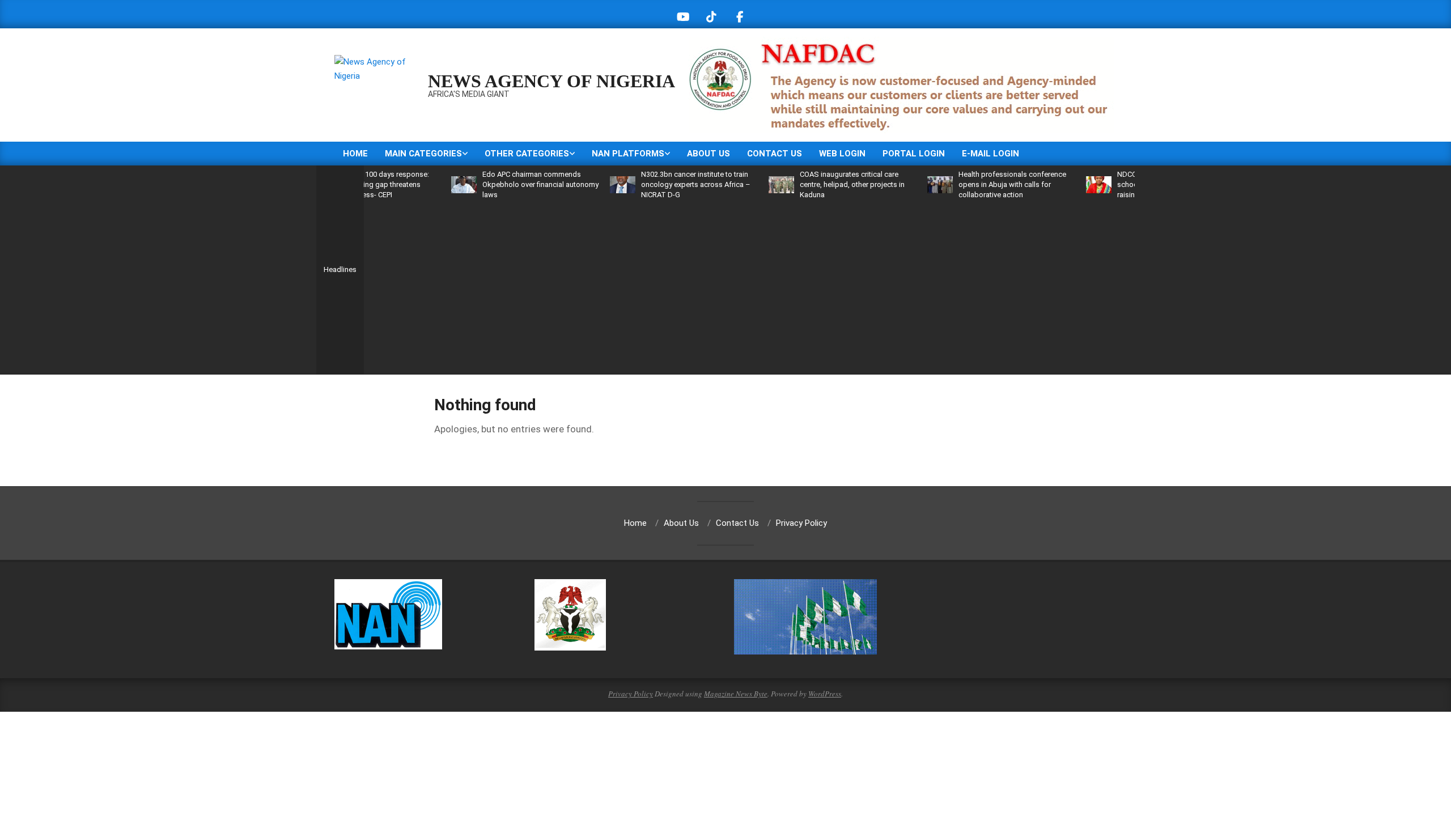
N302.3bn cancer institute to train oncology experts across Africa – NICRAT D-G (672, 184)
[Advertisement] (749, 285)
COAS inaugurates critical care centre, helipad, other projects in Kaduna (829, 184)
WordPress (824, 693)
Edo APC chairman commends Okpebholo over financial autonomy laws (517, 184)
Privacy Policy (630, 693)
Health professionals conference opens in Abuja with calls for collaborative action (989, 184)
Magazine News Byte (735, 693)
